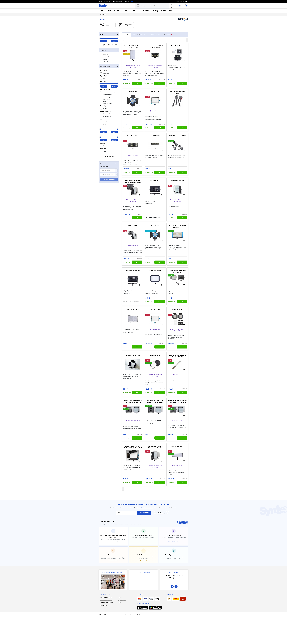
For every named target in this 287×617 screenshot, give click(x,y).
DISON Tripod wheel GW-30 (177, 136)
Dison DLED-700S (155, 136)
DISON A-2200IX (155, 180)
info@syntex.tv (175, 578)
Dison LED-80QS (155, 310)
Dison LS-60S (133, 91)
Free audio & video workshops (145, 507)
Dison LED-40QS (155, 91)
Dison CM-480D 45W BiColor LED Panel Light (133, 47)
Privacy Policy (103, 605)
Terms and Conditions (106, 600)
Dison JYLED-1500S (177, 446)
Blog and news (122, 600)
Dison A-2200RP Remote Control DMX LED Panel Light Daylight (133, 447)
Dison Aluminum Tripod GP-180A (177, 92)
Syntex (100, 14)
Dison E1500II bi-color (177, 180)
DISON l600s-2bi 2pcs (133, 355)
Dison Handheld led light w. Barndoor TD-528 (177, 356)
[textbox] (108, 170)
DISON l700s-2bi (177, 310)
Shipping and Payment (106, 597)
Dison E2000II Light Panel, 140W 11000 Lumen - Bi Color (133, 181)
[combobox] (109, 170)
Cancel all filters (109, 156)
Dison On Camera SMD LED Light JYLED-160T (155, 47)
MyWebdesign (141, 615)
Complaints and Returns (106, 602)
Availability (103, 50)
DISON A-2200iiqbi (155, 270)
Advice (119, 602)
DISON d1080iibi (133, 226)
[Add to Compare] (139, 60)
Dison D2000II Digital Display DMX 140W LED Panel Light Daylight (177, 401)
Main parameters (105, 66)
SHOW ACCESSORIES (109, 179)
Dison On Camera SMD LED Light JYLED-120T (177, 226)
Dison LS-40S (155, 226)
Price (101, 34)
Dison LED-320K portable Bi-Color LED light (177, 271)
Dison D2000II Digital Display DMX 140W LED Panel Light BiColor (155, 401)
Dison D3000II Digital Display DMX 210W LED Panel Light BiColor (133, 401)
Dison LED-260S (155, 355)
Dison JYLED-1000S (133, 310)
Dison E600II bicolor (177, 46)
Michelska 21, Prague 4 (116, 572)
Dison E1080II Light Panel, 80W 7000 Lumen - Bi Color (155, 447)
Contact (127, 1)
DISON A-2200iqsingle (133, 270)
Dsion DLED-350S (132, 136)
